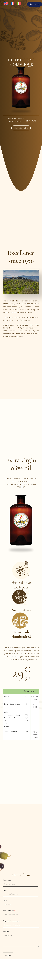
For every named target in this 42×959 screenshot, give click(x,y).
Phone (5, 890)
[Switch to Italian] (19, 5)
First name (7, 880)
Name (6, 900)
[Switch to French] (13, 5)
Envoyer (8, 955)
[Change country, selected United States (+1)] (5, 894)
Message (6, 931)
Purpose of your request (13, 921)
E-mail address (9, 911)
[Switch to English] (6, 5)
